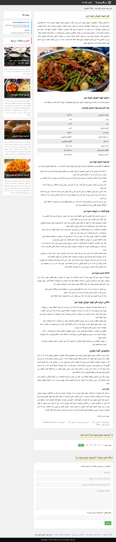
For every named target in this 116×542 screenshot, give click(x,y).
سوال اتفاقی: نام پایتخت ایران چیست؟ (99, 512)
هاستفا (27, 30)
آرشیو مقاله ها (87, 2)
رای (81, 445)
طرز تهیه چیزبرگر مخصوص (20, 136)
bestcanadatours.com (21, 22)
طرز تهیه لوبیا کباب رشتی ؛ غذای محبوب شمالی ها (19, 61)
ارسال (108, 523)
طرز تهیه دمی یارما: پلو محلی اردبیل (18, 175)
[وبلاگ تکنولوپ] (103, 2)
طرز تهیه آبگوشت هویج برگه (20, 94)
